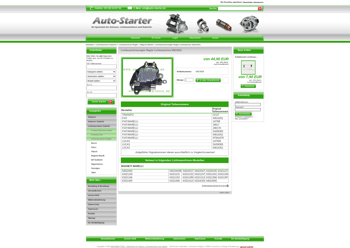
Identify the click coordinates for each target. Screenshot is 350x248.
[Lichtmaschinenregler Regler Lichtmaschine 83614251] (147, 77)
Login (175, 38)
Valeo (93, 172)
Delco (93, 147)
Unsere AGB (93, 195)
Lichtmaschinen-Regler (128, 45)
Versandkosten (94, 191)
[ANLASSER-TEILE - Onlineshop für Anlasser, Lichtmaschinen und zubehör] (119, 21)
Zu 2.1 (89, 85)
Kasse (215, 38)
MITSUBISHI (96, 160)
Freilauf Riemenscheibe (101, 130)
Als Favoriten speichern (231, 2)
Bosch (94, 143)
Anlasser (92, 117)
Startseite (90, 45)
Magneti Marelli (146, 45)
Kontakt (91, 213)
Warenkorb (195, 38)
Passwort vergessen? (244, 117)
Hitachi (94, 151)
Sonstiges (95, 168)
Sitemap (91, 218)
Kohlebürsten (97, 135)
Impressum (93, 209)
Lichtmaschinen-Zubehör (106, 45)
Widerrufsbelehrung (96, 200)
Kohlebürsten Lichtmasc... (246, 57)
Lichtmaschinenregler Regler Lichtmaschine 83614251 (178, 45)
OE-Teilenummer (94, 63)
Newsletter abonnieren (253, 2)
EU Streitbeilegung (96, 223)
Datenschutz (93, 204)
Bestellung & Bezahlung (98, 186)
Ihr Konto (156, 38)
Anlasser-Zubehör (96, 121)
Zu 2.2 (89, 92)
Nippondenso (97, 164)
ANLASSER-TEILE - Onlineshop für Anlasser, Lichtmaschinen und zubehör (139, 246)
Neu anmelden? (241, 119)
